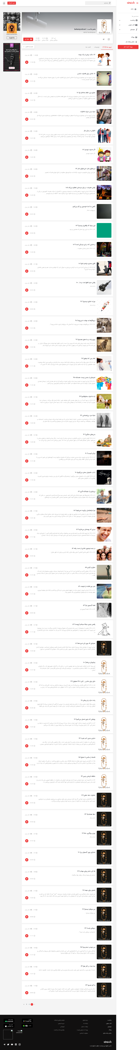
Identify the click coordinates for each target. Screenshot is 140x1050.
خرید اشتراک (11, 3)
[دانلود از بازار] (27, 1026)
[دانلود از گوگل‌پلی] (27, 1021)
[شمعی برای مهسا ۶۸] (67, 895)
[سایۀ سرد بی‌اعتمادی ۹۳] (67, 420)
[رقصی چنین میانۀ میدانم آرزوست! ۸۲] (67, 629)
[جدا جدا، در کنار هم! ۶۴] (67, 971)
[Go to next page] (24, 1004)
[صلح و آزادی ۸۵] (67, 572)
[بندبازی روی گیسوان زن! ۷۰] (67, 857)
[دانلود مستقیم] (9, 1021)
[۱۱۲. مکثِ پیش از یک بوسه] (67, 60)
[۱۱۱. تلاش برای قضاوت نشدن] (67, 79)
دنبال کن (27, 39)
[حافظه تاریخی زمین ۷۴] (67, 781)
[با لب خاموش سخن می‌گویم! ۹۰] (67, 477)
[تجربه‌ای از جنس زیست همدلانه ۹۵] (67, 382)
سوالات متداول (84, 1027)
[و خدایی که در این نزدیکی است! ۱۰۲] (67, 249)
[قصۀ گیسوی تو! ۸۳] (67, 610)
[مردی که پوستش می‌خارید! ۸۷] (67, 534)
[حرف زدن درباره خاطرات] (67, 116)
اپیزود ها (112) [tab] (107, 47)
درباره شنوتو (85, 1020)
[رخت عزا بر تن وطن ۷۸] (67, 705)
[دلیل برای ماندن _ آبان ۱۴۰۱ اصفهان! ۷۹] (67, 686)
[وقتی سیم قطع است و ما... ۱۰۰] (67, 287)
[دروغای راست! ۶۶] (67, 933)
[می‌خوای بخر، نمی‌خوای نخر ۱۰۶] (67, 173)
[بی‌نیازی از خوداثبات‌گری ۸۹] (67, 496)
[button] (128, 20)
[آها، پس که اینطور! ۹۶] (67, 363)
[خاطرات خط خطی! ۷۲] (67, 800)
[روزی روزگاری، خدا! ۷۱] (67, 838)
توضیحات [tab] (96, 47)
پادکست (109, 1020)
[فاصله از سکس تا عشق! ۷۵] (67, 762)
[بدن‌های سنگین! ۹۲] (67, 439)
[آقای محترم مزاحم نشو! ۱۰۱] (67, 268)
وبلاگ (110, 1030)
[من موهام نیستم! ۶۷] (67, 914)
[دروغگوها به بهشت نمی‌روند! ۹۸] (67, 325)
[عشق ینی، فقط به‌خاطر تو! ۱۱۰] (67, 97)
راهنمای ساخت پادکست (59, 1030)
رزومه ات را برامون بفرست (82, 1030)
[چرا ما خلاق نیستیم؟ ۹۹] (67, 306)
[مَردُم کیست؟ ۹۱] (67, 458)
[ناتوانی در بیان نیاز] (67, 135)
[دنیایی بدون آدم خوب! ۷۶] (67, 743)
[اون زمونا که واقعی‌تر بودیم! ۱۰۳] (67, 230)
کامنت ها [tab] (88, 47)
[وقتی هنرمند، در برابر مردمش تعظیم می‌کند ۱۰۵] (67, 192)
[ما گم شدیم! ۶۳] (67, 990)
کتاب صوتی (108, 1023)
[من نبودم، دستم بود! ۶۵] (67, 952)
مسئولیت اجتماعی (84, 1033)
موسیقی (109, 1027)
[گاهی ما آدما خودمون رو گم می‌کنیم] (67, 211)
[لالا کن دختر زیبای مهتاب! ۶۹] (67, 876)
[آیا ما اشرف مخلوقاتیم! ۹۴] (67, 401)
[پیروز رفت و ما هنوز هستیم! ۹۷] (67, 344)
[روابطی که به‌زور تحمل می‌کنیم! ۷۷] (67, 724)
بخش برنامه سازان (107, 1033)
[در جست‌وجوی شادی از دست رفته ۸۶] (67, 553)
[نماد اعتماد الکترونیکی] (8, 1035)
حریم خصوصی (61, 1023)
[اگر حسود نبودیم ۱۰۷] (67, 154)
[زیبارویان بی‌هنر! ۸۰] (67, 667)
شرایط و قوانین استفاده (59, 1020)
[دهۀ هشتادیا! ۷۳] (67, 819)
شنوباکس (62, 1027)
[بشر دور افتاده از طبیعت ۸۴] (67, 591)
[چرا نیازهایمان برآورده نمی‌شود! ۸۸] (67, 515)
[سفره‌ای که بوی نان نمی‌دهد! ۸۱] (67, 648)
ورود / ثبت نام (128, 47)
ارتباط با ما (85, 1023)
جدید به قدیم (29, 47)
